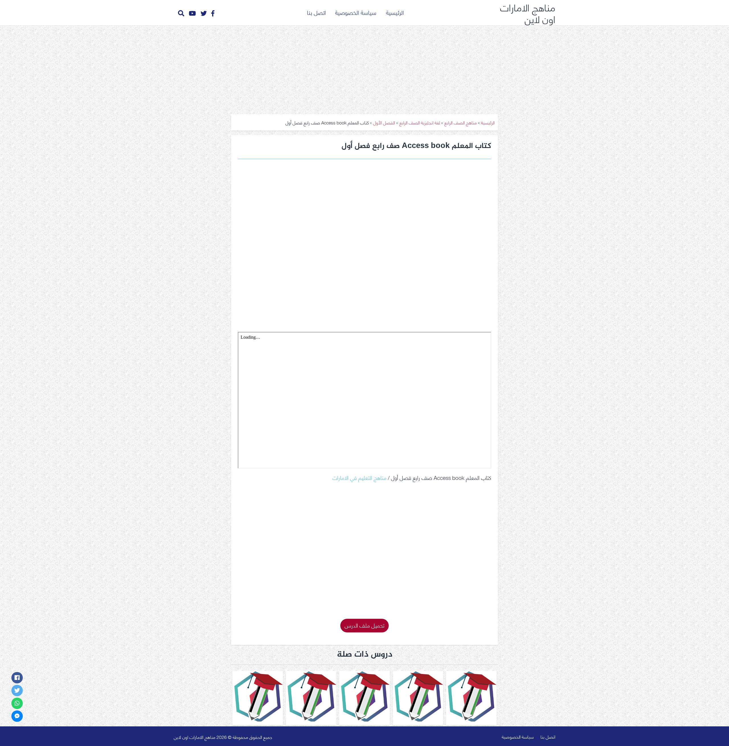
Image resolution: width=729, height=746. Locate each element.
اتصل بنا (316, 12)
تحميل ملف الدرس (364, 625)
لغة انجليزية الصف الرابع (419, 122)
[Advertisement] (364, 68)
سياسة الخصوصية (355, 12)
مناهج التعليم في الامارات (359, 477)
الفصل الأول (384, 122)
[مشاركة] (17, 677)
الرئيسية (395, 12)
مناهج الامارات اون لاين (527, 12)
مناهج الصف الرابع (460, 122)
